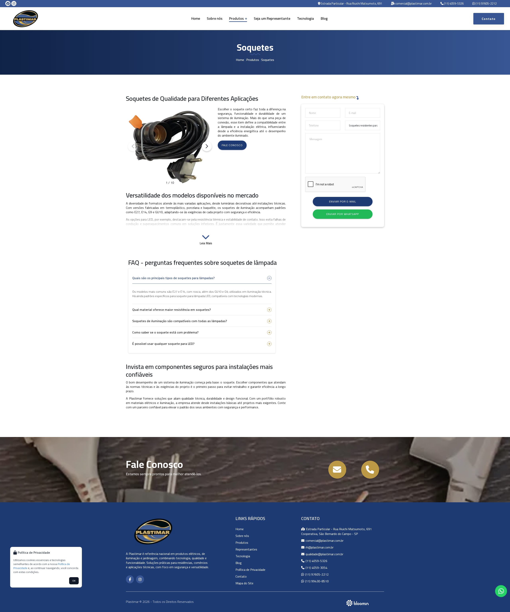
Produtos (236, 18)
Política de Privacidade (250, 569)
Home (195, 18)
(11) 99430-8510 (316, 581)
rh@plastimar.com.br (319, 547)
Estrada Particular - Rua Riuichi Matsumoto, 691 (351, 3)
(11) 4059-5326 (453, 3)
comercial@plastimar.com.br (413, 3)
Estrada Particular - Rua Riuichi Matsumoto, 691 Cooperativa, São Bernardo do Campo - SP (336, 531)
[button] (207, 146)
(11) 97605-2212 (486, 3)
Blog (324, 18)
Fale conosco (232, 145)
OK (74, 580)
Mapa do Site (244, 583)
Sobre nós (214, 18)
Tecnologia (305, 18)
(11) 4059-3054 (316, 567)
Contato (241, 576)
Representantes (246, 549)
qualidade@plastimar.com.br (324, 554)
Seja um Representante (272, 18)
